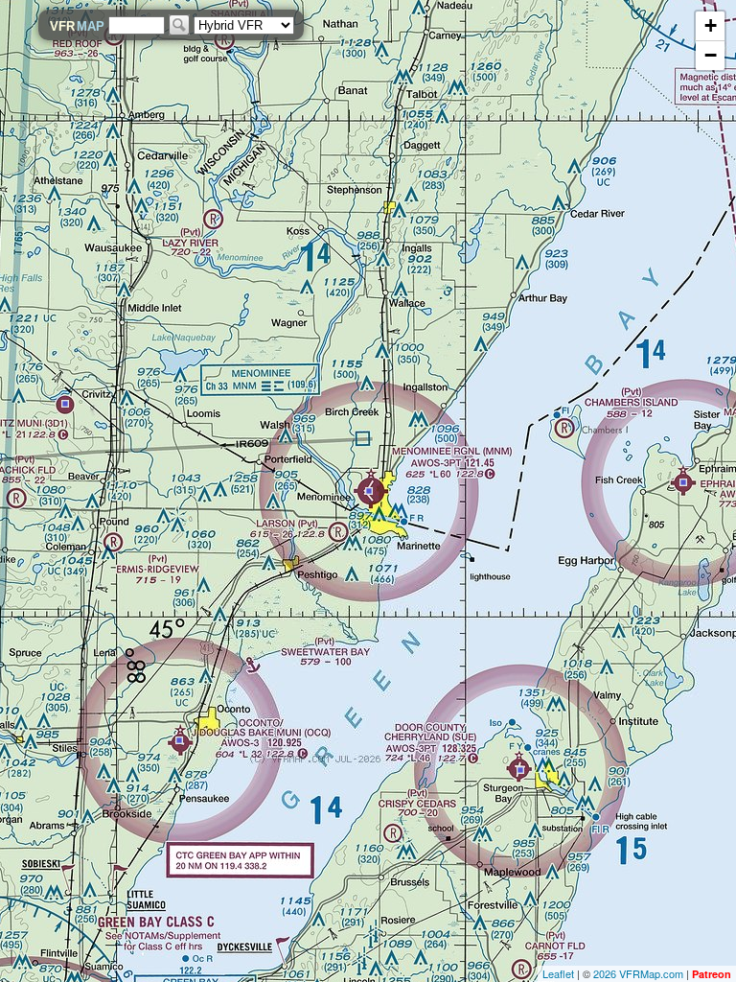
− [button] (710, 55)
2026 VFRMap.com (638, 973)
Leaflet (558, 973)
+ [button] (710, 25)
